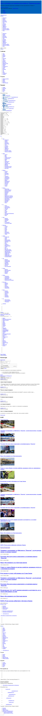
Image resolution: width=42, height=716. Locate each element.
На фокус (4, 24)
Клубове (4, 69)
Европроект (5, 608)
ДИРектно (5, 26)
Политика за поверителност (8, 610)
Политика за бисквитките (7, 611)
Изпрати (2, 368)
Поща (4, 80)
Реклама (4, 708)
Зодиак (4, 67)
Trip (3, 71)
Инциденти (5, 21)
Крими (4, 18)
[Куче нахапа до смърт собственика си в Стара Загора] (7, 478)
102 (7, 603)
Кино (4, 68)
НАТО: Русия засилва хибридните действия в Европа (13, 545)
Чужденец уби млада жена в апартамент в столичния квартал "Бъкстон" (17, 443)
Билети (4, 81)
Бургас (4, 90)
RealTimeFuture (5, 330)
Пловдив (4, 88)
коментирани (5, 419)
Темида (4, 19)
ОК (1, 315)
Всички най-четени (4, 483)
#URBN (4, 74)
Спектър (4, 23)
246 (7, 581)
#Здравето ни (5, 66)
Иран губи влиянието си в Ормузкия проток (11, 456)
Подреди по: (2, 376)
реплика (2, 378)
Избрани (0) (9, 375)
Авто (4, 59)
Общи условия (5, 607)
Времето (4, 64)
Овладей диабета (6, 28)
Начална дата (2, 314)
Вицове (4, 61)
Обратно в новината (4, 7)
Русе (3, 91)
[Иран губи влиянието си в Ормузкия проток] (7, 453)
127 (7, 598)
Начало (4, 10)
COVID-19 (5, 73)
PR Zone (4, 27)
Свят (3, 22)
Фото (4, 30)
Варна (4, 89)
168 (7, 587)
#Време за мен (5, 63)
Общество (4, 17)
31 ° (1, 136)
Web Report (5, 344)
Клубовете (5, 334)
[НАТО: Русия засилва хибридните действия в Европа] (7, 542)
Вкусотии (4, 62)
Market (4, 79)
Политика (4, 20)
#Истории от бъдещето (7, 319)
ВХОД (1, 374)
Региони (4, 12)
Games (4, 65)
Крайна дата (8, 314)
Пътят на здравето (6, 29)
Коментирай (2, 359)
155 (7, 593)
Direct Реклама (5, 82)
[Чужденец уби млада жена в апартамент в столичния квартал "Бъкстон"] (7, 441)
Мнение (4, 25)
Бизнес (4, 324)
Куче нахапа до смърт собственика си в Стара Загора (13, 481)
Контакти (4, 606)
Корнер (4, 323)
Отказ (3, 315)
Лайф (4, 322)
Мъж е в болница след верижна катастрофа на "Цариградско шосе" (20, 3)
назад (1, 0)
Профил (4, 354)
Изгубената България (7, 333)
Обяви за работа (6, 78)
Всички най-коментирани (5, 547)
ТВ (3, 70)
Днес (4, 11)
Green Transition (5, 329)
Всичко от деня (3, 604)
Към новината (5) (3, 375)
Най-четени (2, 548)
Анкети (4, 60)
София (4, 13)
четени (1, 419)
